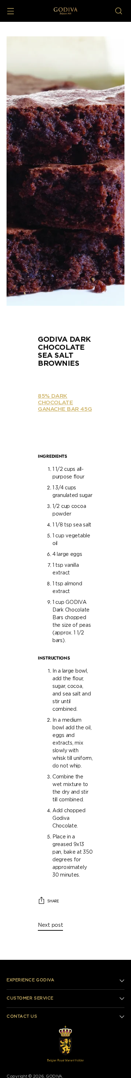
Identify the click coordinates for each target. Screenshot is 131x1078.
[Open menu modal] (10, 11)
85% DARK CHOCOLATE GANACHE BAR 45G (65, 402)
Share (53, 901)
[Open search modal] (118, 11)
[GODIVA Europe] (65, 11)
